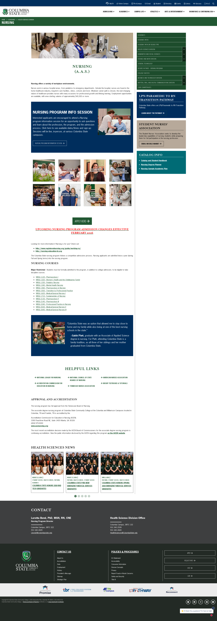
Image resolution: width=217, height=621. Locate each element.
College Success (143, 73)
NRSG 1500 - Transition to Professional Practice (54, 290)
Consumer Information (118, 564)
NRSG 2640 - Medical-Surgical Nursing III (51, 309)
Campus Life (139, 11)
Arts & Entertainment (174, 11)
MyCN (111, 3)
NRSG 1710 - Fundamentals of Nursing (50, 296)
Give (189, 576)
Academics (123, 11)
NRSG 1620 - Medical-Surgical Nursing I (51, 293)
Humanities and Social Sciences (149, 54)
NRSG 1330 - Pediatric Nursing (47, 282)
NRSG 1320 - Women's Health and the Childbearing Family (58, 280)
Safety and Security (117, 576)
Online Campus (123, 3)
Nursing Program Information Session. (48, 143)
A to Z (208, 3)
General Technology (145, 64)
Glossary (198, 3)
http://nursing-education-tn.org (49, 251)
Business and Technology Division (150, 78)
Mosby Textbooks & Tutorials (115, 383)
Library (187, 3)
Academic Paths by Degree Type (148, 44)
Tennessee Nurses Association (82, 386)
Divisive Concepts (117, 567)
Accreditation (61, 561)
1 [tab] (75, 496)
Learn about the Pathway (151, 113)
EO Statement (115, 558)
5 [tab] (89, 496)
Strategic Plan (61, 579)
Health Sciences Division (26, 20)
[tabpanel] (47, 472)
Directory (168, 3)
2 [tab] (79, 496)
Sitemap (60, 576)
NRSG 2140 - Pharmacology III (47, 301)
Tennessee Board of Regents (31, 602)
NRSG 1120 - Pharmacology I (47, 277)
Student (158, 3)
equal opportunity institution (56, 602)
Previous (33, 472)
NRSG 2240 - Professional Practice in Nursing (53, 304)
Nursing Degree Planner (151, 164)
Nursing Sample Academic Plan (154, 168)
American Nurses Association (115, 377)
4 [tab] (85, 496)
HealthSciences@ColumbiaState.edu (123, 533)
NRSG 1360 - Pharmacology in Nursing (51, 288)
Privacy (113, 570)
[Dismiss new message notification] (213, 608)
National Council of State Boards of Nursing (81, 378)
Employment (61, 567)
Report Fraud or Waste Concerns (122, 573)
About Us (60, 558)
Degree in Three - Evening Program (150, 68)
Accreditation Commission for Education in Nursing (49, 384)
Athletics (154, 11)
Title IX (113, 579)
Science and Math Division (147, 59)
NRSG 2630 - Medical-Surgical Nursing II (51, 307)
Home (3, 20)
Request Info (188, 560)
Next (131, 472)
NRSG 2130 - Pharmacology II (47, 299)
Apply (188, 553)
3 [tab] (82, 496)
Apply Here (80, 221)
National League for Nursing (49, 377)
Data (58, 564)
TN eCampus (137, 3)
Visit (189, 568)
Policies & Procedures (125, 551)
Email (148, 3)
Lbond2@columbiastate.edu (41, 533)
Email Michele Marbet (150, 143)
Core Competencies (144, 87)
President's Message (64, 573)
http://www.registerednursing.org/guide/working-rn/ (58, 248)
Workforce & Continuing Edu (201, 11)
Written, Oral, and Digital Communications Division (156, 83)
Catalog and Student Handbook (154, 160)
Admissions (108, 11)
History (59, 570)
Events (178, 3)
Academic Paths (143, 40)
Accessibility (115, 561)
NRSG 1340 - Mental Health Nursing (49, 285)
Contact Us (64, 551)
